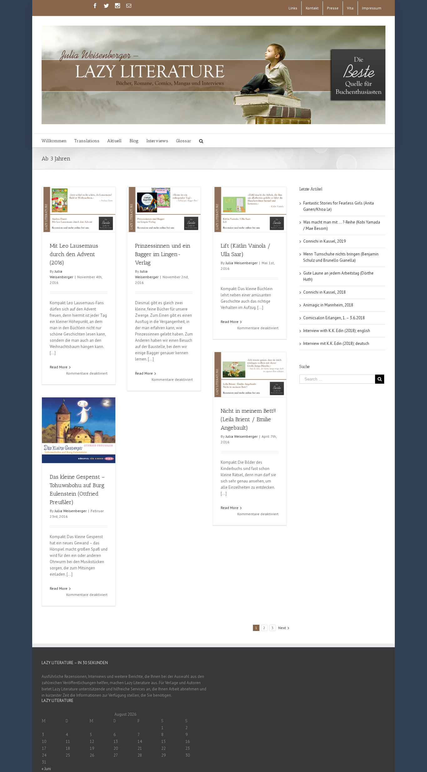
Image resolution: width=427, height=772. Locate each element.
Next (282, 627)
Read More (59, 367)
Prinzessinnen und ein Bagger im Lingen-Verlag (162, 254)
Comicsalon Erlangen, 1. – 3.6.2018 (334, 317)
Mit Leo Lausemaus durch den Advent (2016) (74, 254)
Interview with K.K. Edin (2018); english (336, 330)
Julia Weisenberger (242, 262)
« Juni (46, 768)
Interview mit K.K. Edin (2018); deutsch (336, 343)
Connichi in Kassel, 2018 (324, 292)
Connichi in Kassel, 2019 (324, 241)
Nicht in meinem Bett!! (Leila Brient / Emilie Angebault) (248, 419)
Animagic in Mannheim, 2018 (328, 305)
